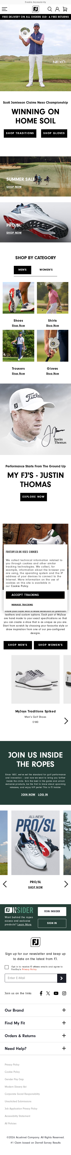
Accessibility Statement (17, 1116)
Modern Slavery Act (16, 1086)
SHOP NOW (14, 187)
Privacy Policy (29, 969)
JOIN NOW (28, 794)
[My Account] (57, 9)
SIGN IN (52, 923)
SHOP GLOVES (54, 133)
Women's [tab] (46, 269)
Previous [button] (7, 721)
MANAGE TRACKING (22, 604)
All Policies (10, 1123)
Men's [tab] (22, 269)
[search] (50, 9)
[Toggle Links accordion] (35, 1010)
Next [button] (64, 720)
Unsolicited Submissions (18, 1101)
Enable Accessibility (35, 2)
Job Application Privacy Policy (21, 1108)
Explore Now (34, 496)
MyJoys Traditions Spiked (35, 711)
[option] (35, 689)
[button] (4, 9)
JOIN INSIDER (52, 911)
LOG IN (43, 794)
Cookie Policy (19, 585)
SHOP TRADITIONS (20, 133)
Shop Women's (50, 645)
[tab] (65, 9)
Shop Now (18, 325)
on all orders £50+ (25, 16)
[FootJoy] (35, 9)
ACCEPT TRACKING (25, 594)
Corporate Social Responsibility (22, 1094)
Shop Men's (17, 645)
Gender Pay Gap (14, 1079)
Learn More (24, 924)
